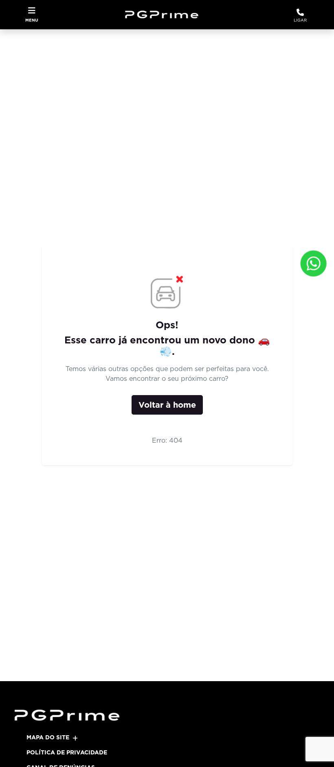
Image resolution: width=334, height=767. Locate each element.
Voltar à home (167, 405)
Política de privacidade (66, 752)
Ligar (300, 19)
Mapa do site (47, 737)
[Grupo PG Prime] (164, 14)
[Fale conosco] (313, 263)
